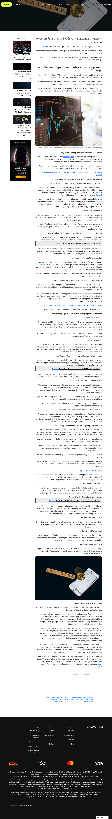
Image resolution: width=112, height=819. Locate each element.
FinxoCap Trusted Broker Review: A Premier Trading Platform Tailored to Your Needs (23, 130)
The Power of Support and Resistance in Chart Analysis (22, 93)
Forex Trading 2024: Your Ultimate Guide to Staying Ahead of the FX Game (72, 305)
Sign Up (6, 4)
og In (17, 4)
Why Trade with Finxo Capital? (90, 470)
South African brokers (46, 264)
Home (45, 46)
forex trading (87, 675)
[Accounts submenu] (72, 4)
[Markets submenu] (64, 4)
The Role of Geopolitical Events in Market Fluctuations (22, 109)
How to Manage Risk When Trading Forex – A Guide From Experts (22, 57)
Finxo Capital (96, 195)
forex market (68, 157)
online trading (76, 675)
